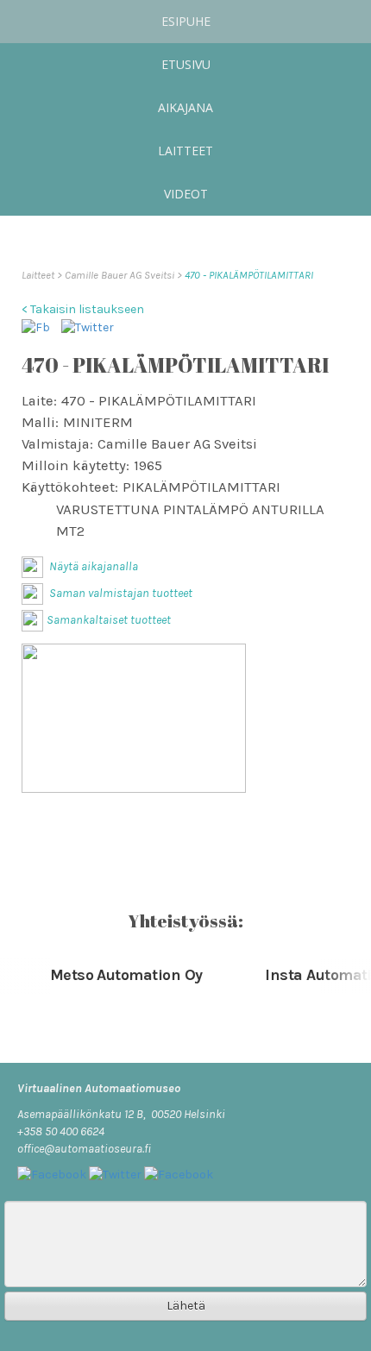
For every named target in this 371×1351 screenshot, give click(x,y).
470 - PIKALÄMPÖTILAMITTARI (249, 274)
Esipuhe (186, 21)
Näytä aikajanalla (92, 566)
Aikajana (185, 107)
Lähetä (186, 1305)
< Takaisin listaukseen (83, 309)
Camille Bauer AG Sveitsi (121, 274)
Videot (186, 193)
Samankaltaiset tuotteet (109, 620)
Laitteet (185, 150)
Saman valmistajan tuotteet (119, 593)
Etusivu (186, 64)
